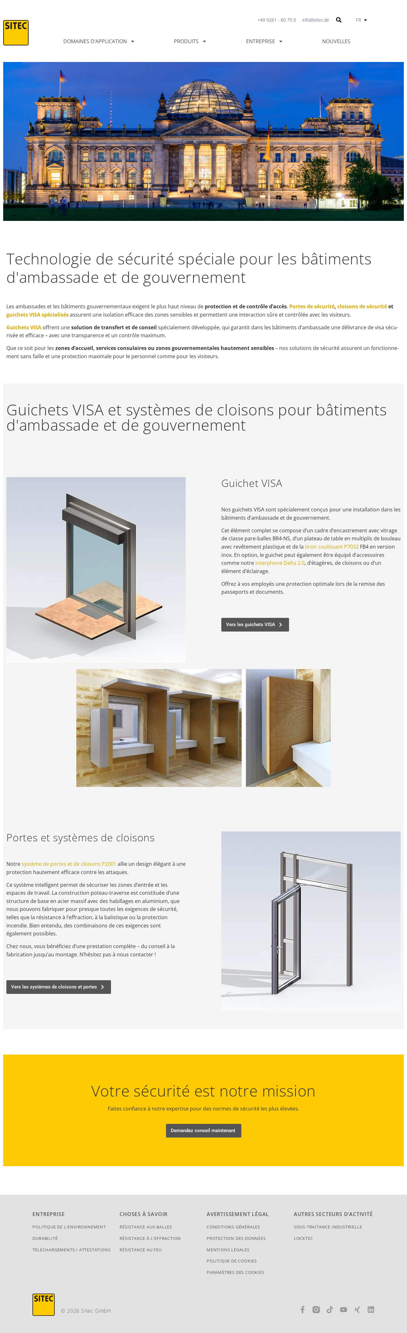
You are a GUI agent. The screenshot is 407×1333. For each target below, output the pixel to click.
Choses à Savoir (144, 1214)
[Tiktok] (330, 1309)
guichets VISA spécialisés (37, 314)
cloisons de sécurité (362, 306)
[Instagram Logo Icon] (316, 1309)
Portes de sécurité (312, 306)
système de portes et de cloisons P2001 (69, 863)
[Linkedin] (371, 1309)
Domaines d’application (95, 41)
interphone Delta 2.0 (280, 562)
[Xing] (357, 1309)
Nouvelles (336, 41)
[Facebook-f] (302, 1309)
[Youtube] (343, 1309)
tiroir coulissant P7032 (332, 546)
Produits (186, 41)
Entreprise (260, 41)
